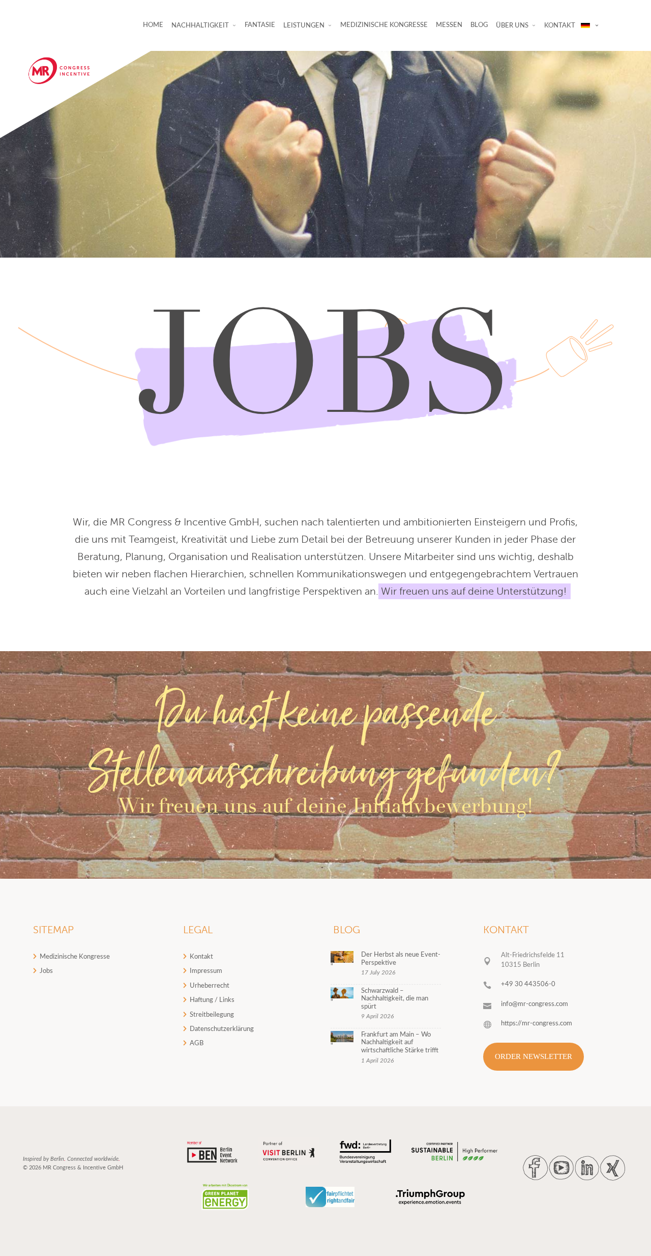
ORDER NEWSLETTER (533, 1056)
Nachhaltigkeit (200, 25)
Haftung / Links (212, 1000)
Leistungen (303, 25)
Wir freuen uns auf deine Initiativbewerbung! (326, 808)
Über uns (512, 25)
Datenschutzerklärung (222, 1029)
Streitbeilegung (212, 1015)
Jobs (46, 971)
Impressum (206, 971)
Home (153, 25)
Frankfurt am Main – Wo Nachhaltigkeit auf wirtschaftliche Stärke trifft (399, 1042)
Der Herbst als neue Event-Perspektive (400, 959)
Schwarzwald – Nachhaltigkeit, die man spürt (394, 999)
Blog (479, 25)
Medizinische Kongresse (384, 25)
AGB (196, 1043)
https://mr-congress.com (536, 1023)
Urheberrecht (209, 986)
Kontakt (201, 957)
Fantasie (260, 25)
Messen (449, 25)
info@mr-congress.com (534, 1004)
